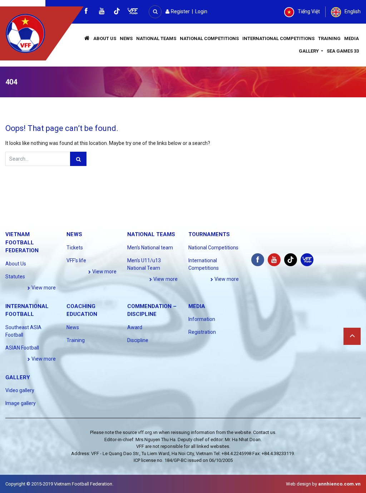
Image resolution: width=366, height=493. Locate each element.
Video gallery (19, 390)
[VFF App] (132, 12)
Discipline (137, 340)
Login (201, 11)
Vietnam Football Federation (22, 242)
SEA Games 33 (343, 51)
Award (134, 327)
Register (180, 11)
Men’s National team (150, 247)
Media (351, 38)
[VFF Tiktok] (117, 12)
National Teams (156, 38)
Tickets (74, 247)
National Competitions (209, 38)
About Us (104, 38)
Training (329, 38)
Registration (202, 332)
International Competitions (278, 38)
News (126, 38)
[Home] (87, 39)
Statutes (15, 276)
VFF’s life (76, 260)
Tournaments (209, 234)
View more (43, 288)
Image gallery (20, 403)
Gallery (309, 51)
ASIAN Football (22, 348)
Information (201, 319)
